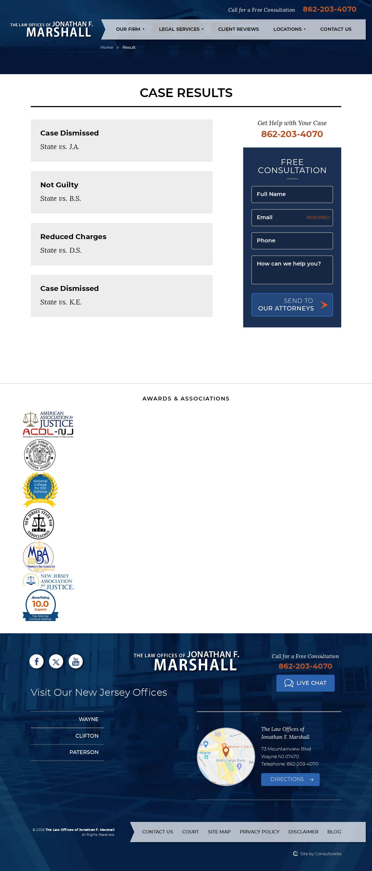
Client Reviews (238, 29)
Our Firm (129, 29)
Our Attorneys (286, 305)
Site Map (219, 832)
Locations (288, 29)
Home (106, 48)
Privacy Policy (259, 832)
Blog (334, 832)
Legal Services (180, 29)
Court (190, 832)
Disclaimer (303, 832)
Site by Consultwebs (320, 854)
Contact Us (336, 29)
